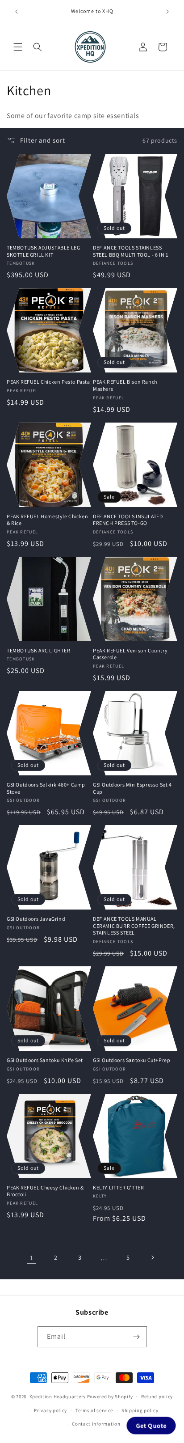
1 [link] (31, 1257)
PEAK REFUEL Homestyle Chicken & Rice (47, 520)
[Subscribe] (136, 1336)
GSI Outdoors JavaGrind (36, 918)
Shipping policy (140, 1410)
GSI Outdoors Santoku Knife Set (45, 1060)
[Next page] (152, 1257)
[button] (18, 47)
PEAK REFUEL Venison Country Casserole (130, 654)
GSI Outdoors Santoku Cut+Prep (131, 1060)
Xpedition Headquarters (57, 1396)
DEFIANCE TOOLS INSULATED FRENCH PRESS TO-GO (128, 520)
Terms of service (94, 1410)
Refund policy (157, 1396)
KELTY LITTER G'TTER (118, 1187)
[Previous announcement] (16, 11)
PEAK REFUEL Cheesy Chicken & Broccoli (45, 1191)
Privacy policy (50, 1410)
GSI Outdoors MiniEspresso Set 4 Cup (132, 788)
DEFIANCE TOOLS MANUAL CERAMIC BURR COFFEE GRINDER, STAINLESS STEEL (134, 925)
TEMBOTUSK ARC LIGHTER (39, 650)
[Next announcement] (167, 11)
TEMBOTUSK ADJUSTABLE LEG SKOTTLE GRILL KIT (43, 251)
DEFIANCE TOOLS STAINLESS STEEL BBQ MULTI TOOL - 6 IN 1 (130, 251)
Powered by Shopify (110, 1396)
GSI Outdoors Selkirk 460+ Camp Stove (46, 788)
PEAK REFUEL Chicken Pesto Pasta (48, 381)
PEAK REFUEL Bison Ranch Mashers (125, 385)
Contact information (96, 1424)
